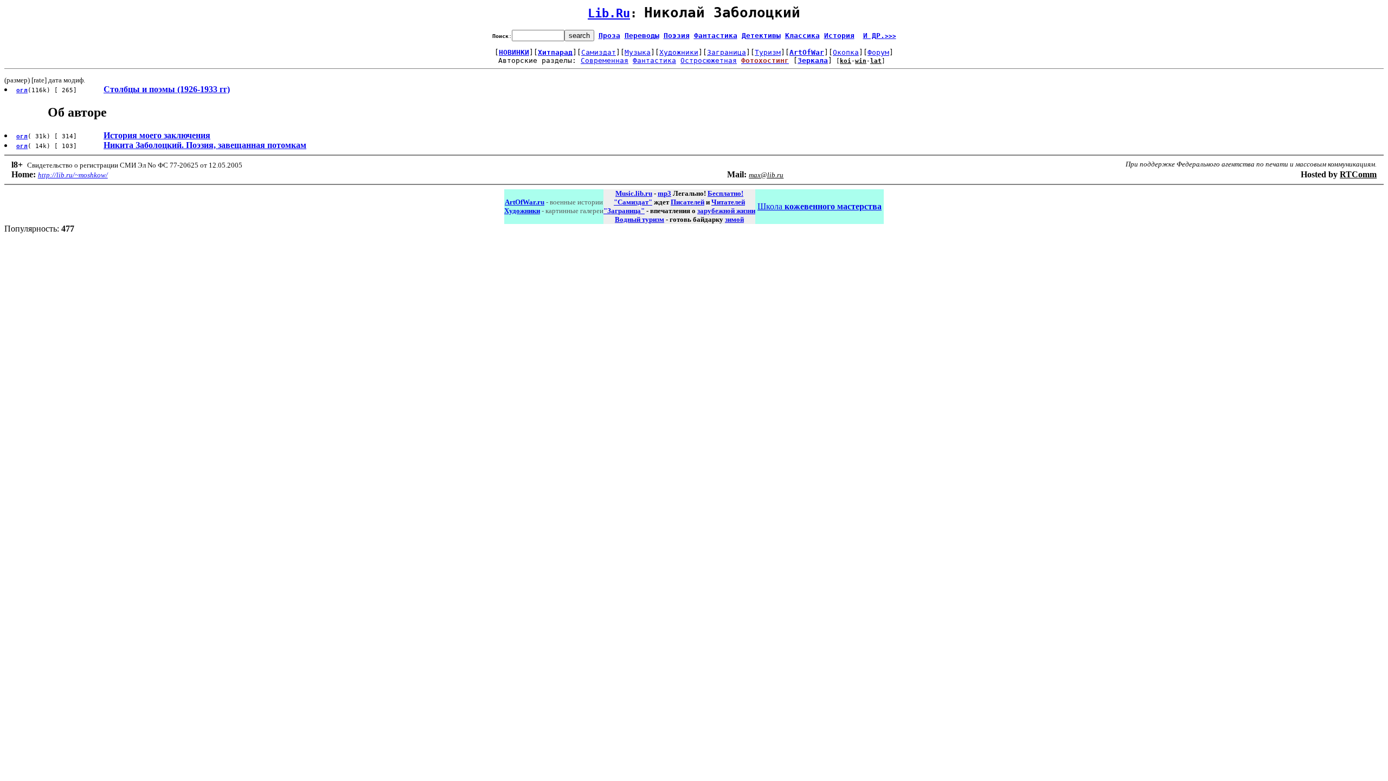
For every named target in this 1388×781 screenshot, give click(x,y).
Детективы (761, 35)
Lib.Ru (609, 13)
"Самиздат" (633, 202)
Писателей (687, 202)
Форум (878, 52)
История (839, 35)
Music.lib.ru (633, 193)
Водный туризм (639, 219)
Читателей (728, 202)
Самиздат (598, 52)
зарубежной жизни (726, 211)
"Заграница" (624, 211)
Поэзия (677, 35)
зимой (734, 219)
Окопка (846, 52)
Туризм (768, 52)
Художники (678, 52)
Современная (604, 60)
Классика (802, 35)
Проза (609, 35)
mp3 (664, 193)
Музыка (638, 52)
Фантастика (715, 35)
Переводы (642, 35)
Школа (819, 206)
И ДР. (879, 35)
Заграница (726, 52)
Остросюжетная (708, 60)
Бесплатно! (725, 193)
